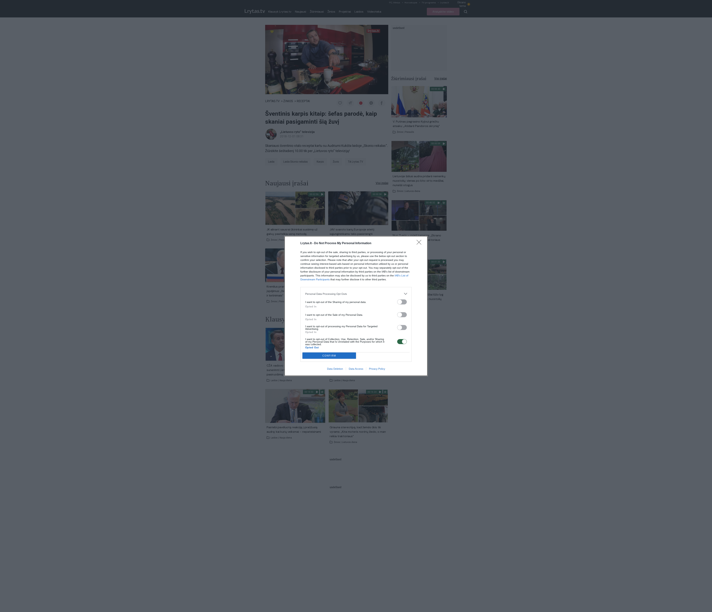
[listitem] (356, 294)
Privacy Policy (377, 368)
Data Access (356, 368)
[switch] (402, 301)
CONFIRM (329, 355)
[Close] (420, 243)
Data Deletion (335, 368)
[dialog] (356, 306)
